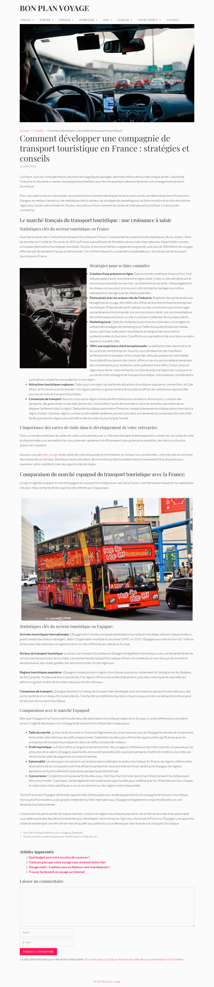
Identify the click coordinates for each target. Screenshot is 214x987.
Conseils (173, 20)
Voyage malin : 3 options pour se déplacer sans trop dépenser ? (70, 867)
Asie (106, 20)
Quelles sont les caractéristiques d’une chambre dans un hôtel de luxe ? (60, 836)
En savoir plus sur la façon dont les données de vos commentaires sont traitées (134, 959)
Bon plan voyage (54, 8)
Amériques (86, 20)
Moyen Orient (148, 20)
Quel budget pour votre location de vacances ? (59, 857)
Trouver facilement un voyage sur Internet (57, 872)
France (26, 20)
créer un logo (49, 454)
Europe (45, 20)
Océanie (123, 20)
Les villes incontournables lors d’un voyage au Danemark (53, 832)
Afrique (64, 20)
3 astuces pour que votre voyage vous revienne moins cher (67, 862)
